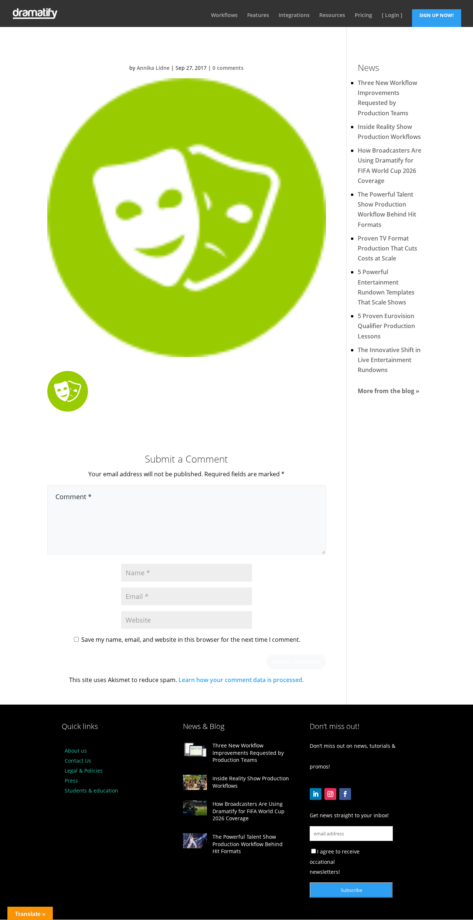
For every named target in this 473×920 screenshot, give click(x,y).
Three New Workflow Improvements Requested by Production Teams (248, 752)
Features (258, 15)
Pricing (363, 15)
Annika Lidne (153, 67)
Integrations (294, 15)
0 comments (228, 67)
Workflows (224, 15)
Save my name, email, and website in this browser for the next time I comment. (190, 640)
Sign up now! (436, 15)
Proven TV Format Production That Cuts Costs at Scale (387, 248)
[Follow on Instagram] (330, 794)
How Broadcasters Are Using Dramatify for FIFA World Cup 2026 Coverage (248, 811)
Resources (332, 15)
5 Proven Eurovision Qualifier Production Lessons (386, 326)
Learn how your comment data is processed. (241, 680)
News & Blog (203, 726)
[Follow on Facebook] (345, 794)
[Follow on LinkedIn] (315, 794)
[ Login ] (392, 15)
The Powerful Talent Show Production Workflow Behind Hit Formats (247, 844)
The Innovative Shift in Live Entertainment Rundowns (389, 360)
